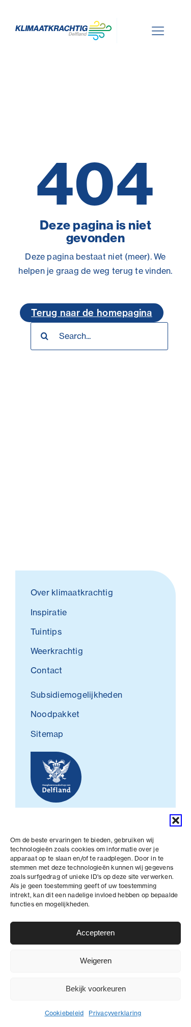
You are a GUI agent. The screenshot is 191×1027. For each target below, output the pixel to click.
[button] (176, 820)
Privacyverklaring (115, 1013)
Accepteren (95, 932)
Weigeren (96, 960)
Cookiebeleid (64, 1013)
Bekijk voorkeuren (96, 988)
